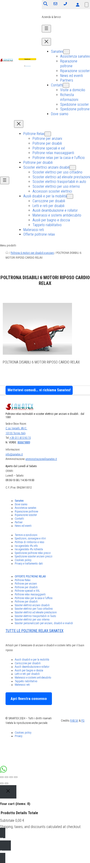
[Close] (8, 792)
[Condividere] (6, 777)
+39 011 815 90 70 (20, 437)
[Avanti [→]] (6, 783)
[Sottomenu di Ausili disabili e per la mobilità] (70, 196)
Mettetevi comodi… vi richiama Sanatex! (39, 390)
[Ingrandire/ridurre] (16, 777)
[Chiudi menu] (46, 42)
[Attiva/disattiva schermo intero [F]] (11, 777)
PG (82, 720)
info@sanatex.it (14, 454)
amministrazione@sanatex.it (41, 459)
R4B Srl (74, 720)
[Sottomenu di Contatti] (66, 85)
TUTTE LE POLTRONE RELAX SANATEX (34, 631)
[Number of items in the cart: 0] (86, 4)
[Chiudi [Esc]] (2, 777)
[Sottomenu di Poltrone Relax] (48, 134)
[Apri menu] (46, 28)
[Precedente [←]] (2, 783)
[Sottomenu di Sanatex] (66, 51)
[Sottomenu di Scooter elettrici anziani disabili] (72, 167)
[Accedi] (77, 4)
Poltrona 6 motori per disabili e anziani (32, 253)
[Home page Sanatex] (7, 253)
